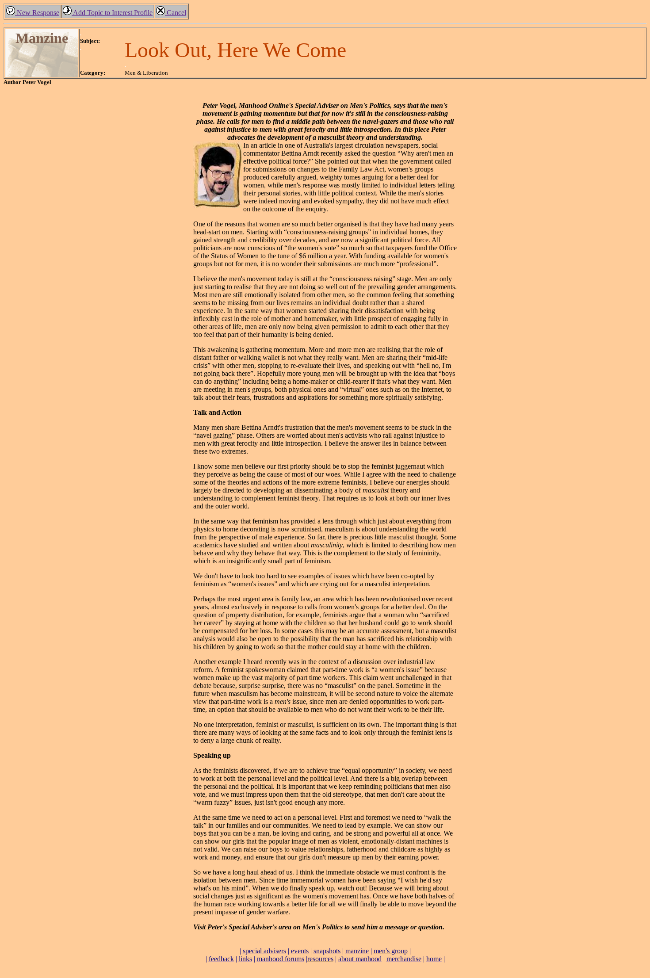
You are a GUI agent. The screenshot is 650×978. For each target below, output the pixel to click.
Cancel (175, 12)
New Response (37, 12)
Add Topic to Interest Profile (112, 12)
